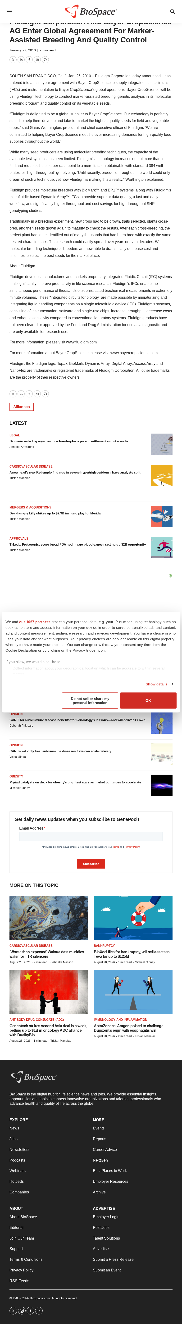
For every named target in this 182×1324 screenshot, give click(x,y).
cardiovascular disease (31, 946)
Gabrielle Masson (61, 962)
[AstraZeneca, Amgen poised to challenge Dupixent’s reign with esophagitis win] (133, 992)
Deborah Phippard (21, 725)
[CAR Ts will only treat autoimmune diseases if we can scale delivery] (162, 754)
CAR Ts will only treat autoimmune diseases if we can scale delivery (60, 751)
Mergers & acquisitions (30, 507)
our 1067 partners (34, 622)
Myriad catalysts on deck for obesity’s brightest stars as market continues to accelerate (75, 782)
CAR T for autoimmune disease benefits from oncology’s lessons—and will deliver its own (77, 720)
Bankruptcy (104, 946)
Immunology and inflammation (120, 1019)
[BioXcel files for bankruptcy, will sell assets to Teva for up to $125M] (133, 918)
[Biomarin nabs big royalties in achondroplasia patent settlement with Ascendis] (162, 444)
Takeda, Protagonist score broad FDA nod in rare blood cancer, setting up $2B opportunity (77, 544)
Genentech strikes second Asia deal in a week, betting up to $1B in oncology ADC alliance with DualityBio (48, 1030)
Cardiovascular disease (31, 466)
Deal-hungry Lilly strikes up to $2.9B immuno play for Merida (54, 513)
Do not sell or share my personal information (90, 700)
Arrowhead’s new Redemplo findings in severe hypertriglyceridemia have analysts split (74, 472)
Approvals (18, 538)
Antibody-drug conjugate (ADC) (36, 1019)
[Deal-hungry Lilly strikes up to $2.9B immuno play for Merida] (162, 516)
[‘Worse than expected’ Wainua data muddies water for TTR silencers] (48, 918)
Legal (14, 435)
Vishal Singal (18, 756)
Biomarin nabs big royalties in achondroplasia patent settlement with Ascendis (68, 441)
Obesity (16, 776)
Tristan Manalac (19, 478)
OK (148, 701)
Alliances (21, 407)
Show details (156, 684)
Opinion (16, 714)
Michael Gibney (19, 788)
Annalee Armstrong (21, 447)
